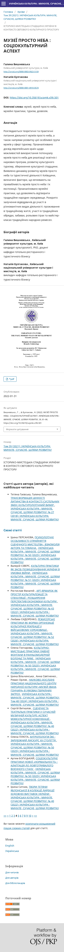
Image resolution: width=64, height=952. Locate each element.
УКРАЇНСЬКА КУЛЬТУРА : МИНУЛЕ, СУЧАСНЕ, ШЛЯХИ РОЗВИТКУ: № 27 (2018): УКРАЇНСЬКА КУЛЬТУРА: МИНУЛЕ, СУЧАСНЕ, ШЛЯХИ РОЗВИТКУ (35, 514)
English (9, 845)
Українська (12, 851)
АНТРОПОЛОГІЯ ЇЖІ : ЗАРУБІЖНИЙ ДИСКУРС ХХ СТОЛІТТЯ (33, 738)
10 (29, 815)
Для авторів (11, 877)
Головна (8, 11)
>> (35, 815)
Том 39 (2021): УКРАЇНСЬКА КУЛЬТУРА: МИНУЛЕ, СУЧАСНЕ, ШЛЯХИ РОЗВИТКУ (30, 17)
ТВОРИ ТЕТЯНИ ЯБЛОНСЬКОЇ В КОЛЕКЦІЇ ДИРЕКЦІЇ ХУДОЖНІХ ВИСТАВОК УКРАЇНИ (32, 790)
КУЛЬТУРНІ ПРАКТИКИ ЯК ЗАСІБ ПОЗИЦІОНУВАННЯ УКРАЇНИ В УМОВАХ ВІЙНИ (35, 569)
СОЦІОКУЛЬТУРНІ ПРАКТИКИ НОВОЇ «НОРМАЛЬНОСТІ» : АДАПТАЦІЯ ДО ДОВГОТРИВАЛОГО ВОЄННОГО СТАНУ (34, 764)
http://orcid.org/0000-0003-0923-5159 (21, 71)
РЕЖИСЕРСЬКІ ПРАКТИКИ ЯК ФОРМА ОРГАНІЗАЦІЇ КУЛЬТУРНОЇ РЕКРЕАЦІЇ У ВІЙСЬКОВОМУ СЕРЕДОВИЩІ (33, 625)
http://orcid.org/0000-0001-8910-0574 (21, 88)
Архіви (21, 11)
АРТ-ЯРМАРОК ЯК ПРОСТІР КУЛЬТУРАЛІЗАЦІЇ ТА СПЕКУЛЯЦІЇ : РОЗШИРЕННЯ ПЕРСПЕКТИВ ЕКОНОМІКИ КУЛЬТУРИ (34, 596)
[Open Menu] (3, 3)
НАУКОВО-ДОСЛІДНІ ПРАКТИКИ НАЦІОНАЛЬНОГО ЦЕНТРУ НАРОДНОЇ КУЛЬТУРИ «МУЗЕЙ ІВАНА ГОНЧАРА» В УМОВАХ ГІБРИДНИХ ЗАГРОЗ (34, 687)
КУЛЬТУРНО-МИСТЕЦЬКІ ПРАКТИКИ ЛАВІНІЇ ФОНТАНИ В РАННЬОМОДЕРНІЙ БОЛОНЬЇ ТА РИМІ (30, 653)
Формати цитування (17, 429)
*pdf (11, 379)
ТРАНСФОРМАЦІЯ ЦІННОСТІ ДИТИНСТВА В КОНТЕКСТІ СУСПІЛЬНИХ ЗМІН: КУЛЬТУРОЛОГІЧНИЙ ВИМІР (35, 501)
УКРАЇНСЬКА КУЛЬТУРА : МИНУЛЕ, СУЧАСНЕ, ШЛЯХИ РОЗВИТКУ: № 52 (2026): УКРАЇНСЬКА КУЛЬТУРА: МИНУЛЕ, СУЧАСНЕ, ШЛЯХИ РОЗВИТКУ (35, 639)
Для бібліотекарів (15, 883)
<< (5, 815)
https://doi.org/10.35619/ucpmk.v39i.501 (34, 97)
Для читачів (11, 872)
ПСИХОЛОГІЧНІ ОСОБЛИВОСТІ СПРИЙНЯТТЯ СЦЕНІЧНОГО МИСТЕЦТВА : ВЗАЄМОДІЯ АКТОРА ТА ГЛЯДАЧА (35, 543)
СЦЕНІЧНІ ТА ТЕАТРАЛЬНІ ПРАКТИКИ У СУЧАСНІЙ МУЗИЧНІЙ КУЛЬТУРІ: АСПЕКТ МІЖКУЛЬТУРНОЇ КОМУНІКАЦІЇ (33, 714)
